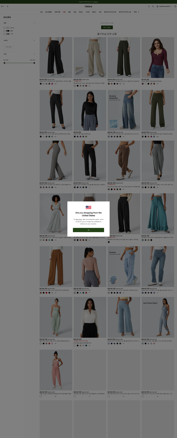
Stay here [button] (79, 219)
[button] (88, 207)
